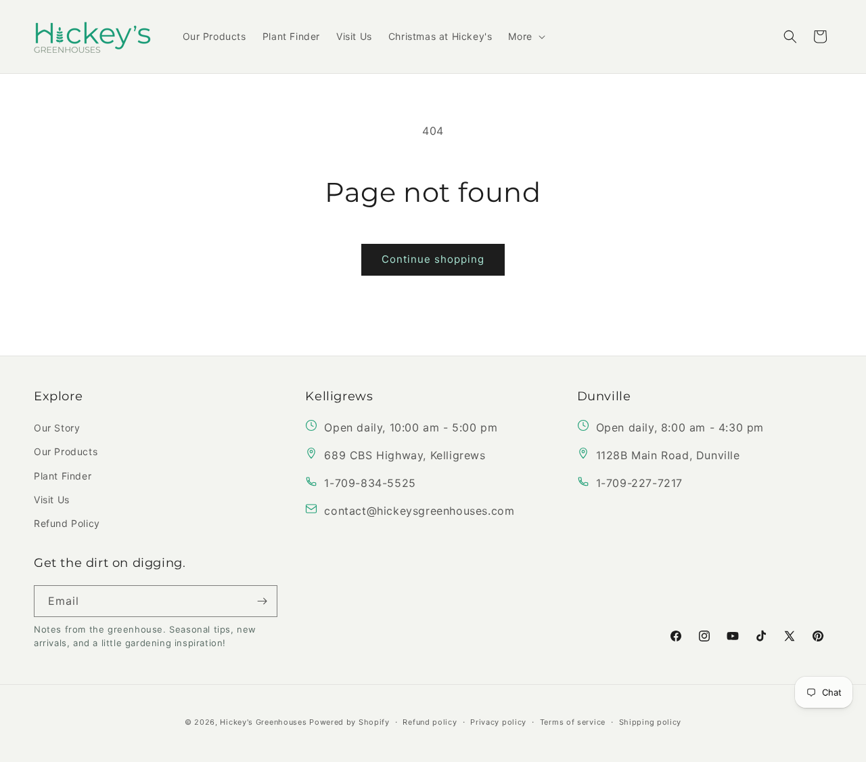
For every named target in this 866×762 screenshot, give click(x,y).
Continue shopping (433, 259)
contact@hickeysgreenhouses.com (419, 510)
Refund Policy (67, 523)
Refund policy (430, 722)
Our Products (65, 451)
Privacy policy (498, 722)
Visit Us (52, 499)
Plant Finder (62, 476)
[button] (525, 36)
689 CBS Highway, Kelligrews (404, 455)
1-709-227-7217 (639, 483)
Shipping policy (650, 722)
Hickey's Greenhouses (263, 722)
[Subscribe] (262, 601)
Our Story (57, 427)
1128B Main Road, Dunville (668, 455)
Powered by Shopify (349, 722)
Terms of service (573, 722)
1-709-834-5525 (369, 483)
